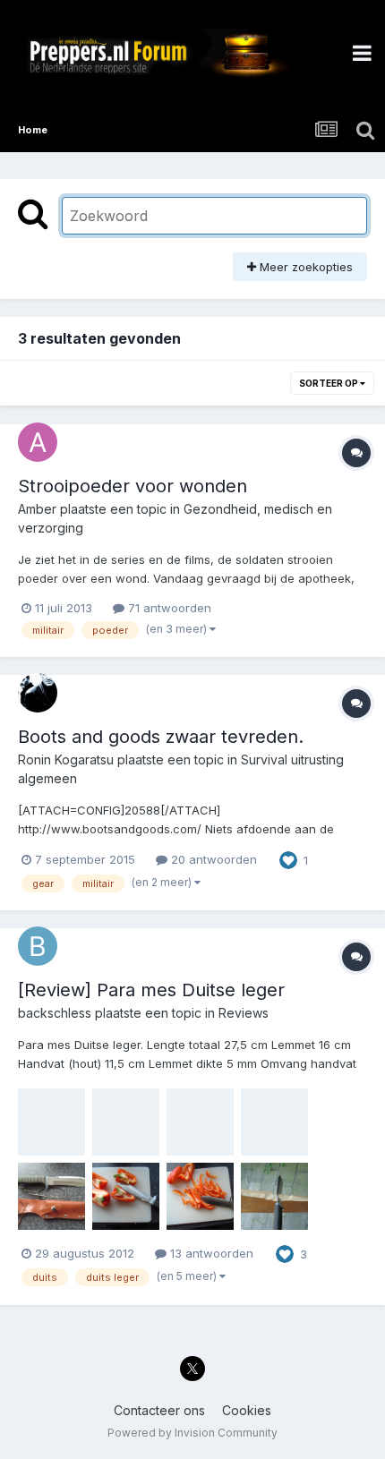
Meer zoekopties (304, 267)
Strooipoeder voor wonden (132, 486)
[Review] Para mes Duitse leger (151, 990)
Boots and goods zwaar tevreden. (161, 736)
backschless (54, 1012)
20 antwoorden (212, 859)
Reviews (243, 1012)
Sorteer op (329, 383)
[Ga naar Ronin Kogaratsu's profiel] (37, 692)
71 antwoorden (167, 608)
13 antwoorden (210, 1253)
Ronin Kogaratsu (66, 759)
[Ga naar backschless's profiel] (37, 946)
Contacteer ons (159, 1410)
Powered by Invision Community (192, 1432)
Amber (37, 508)
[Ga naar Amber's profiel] (37, 442)
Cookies (246, 1410)
